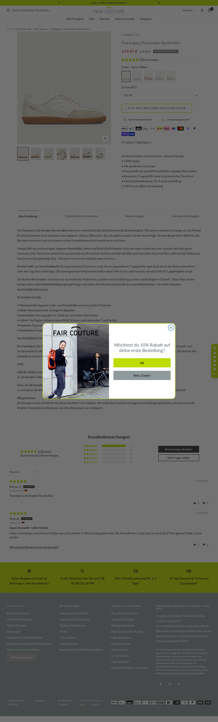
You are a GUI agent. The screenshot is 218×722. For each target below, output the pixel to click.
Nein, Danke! (142, 375)
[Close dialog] (171, 328)
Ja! (142, 363)
